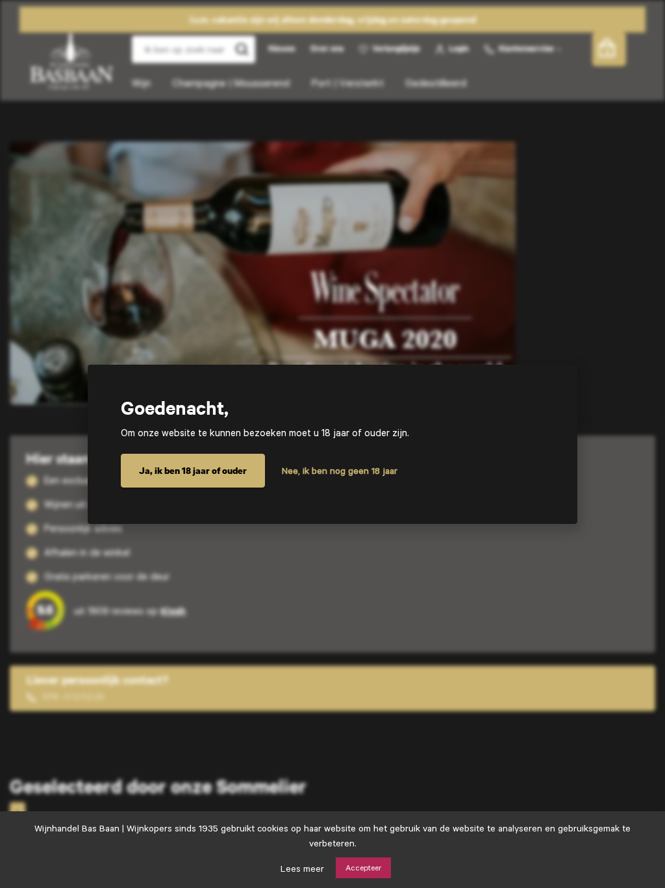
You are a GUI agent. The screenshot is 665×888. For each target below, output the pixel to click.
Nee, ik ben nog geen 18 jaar (339, 470)
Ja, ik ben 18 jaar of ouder (193, 470)
